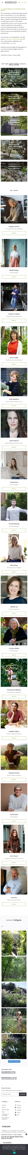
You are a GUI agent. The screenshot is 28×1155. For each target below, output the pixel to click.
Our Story (4, 1105)
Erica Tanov (14, 856)
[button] (19, 2)
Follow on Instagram (15, 1061)
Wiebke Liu (14, 607)
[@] (5, 927)
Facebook (19, 1110)
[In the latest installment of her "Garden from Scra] (14, 994)
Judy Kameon (14, 441)
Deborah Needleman (14, 690)
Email (18, 1114)
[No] (26, 1149)
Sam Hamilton (14, 399)
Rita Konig (14, 565)
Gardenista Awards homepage (14, 39)
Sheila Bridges (14, 270)
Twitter (18, 1112)
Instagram (19, 1107)
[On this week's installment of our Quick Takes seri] (14, 1020)
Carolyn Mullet (14, 648)
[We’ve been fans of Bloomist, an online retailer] (14, 943)
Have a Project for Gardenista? (6, 1118)
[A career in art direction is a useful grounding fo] (14, 1046)
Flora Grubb (14, 358)
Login (25, 2)
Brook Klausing (14, 524)
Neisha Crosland (14, 314)
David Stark (14, 814)
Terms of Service (5, 1109)
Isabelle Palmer (14, 731)
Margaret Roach (14, 773)
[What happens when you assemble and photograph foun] (14, 969)
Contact (4, 1107)
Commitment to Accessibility (5, 1115)
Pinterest (19, 1105)
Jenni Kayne (14, 482)
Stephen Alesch (14, 226)
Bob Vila (14, 898)
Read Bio (14, 233)
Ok (14, 1152)
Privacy (3, 1111)
